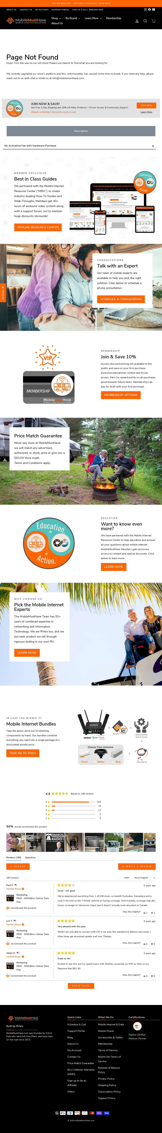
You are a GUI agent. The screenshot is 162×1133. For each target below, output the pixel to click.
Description (81, 131)
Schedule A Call (76, 1024)
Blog (70, 1037)
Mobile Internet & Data (111, 1024)
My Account (41, 9)
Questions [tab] (30, 858)
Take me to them (23, 753)
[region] (81, 842)
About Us (11, 9)
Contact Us (26, 9)
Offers (71, 1091)
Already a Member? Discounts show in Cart (53, 111)
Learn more (113, 567)
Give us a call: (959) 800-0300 (87, 9)
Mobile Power (106, 1031)
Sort (127, 878)
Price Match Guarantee (80, 1063)
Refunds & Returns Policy (109, 1070)
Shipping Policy (107, 1085)
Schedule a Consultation (120, 299)
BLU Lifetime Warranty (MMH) (80, 1072)
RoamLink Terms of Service (109, 1059)
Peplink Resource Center (38, 227)
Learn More (92, 18)
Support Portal (60, 9)
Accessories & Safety (110, 1037)
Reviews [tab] (13, 858)
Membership (113, 18)
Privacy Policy (106, 1079)
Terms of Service (108, 1050)
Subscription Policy (109, 1091)
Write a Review (140, 867)
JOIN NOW (146, 105)
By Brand (72, 18)
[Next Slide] (153, 842)
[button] (73, 802)
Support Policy (106, 1098)
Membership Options (120, 395)
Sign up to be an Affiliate (76, 1083)
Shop (55, 18)
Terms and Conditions (28, 463)
